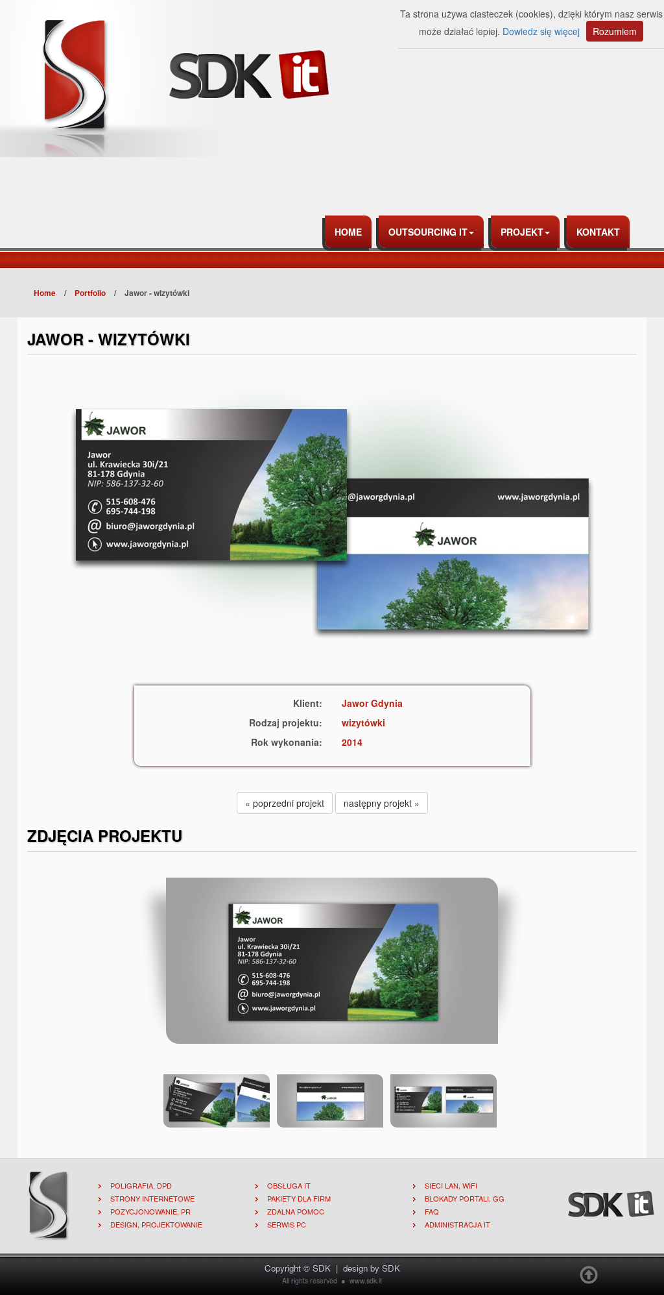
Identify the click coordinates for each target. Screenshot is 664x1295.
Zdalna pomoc (295, 1211)
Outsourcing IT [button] (428, 231)
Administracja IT (457, 1224)
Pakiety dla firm (299, 1198)
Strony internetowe (152, 1198)
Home (348, 231)
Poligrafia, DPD (141, 1185)
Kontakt (598, 231)
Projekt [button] (522, 231)
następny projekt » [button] (382, 802)
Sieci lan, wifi (451, 1185)
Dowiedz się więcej (541, 31)
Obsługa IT (289, 1185)
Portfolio (90, 293)
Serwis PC (286, 1224)
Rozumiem (615, 31)
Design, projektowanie (156, 1224)
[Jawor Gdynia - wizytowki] (332, 958)
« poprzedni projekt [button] (284, 802)
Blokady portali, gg (464, 1198)
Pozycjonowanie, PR (150, 1211)
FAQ (432, 1211)
